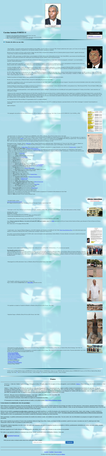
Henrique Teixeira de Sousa (35, 176)
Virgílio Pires (22, 153)
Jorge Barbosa (40, 164)
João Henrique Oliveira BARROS (15, 362)
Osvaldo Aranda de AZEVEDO (14, 355)
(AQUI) (21, 138)
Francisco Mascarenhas (29, 168)
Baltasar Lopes (24, 179)
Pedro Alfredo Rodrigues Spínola (53, 400)
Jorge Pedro (36, 184)
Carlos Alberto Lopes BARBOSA (15, 357)
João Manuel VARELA (12, 358)
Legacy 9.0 (58, 454)
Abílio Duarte (25, 147)
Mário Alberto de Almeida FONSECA (15, 356)
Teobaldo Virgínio (37, 149)
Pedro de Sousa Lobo (38, 181)
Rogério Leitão (73, 147)
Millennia (63, 454)
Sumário (46, 452)
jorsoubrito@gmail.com (13, 435)
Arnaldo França (34, 174)
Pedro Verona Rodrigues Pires (66, 230)
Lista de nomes (58, 452)
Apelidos (51, 452)
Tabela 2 (78, 384)
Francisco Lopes (24, 178)
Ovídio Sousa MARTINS (13, 352)
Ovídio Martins (39, 165)
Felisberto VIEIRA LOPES (13, 361)
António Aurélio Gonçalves (32, 148)
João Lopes (28, 143)
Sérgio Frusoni (35, 187)
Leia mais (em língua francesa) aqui (14, 201)
